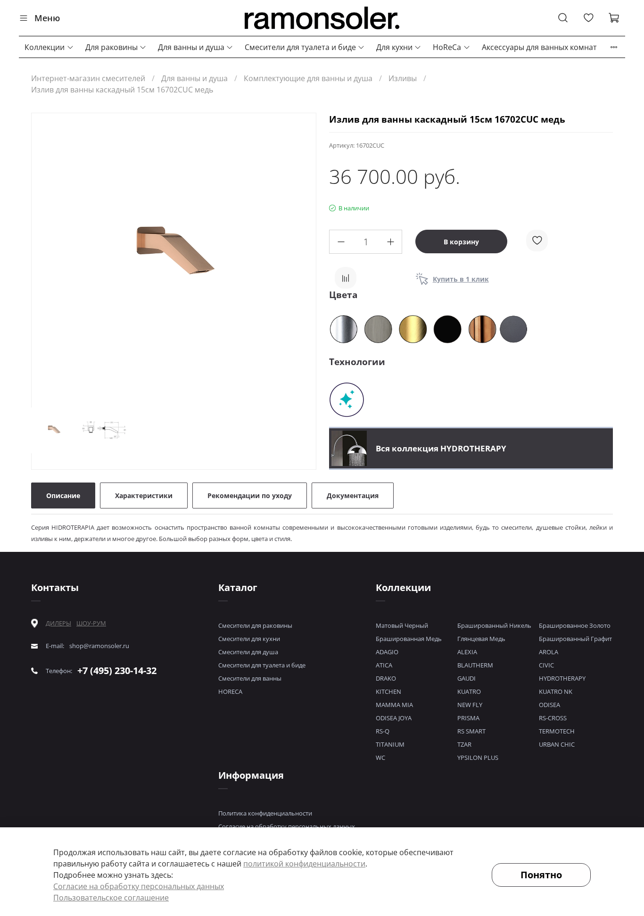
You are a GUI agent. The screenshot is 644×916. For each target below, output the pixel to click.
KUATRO (469, 691)
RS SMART (471, 731)
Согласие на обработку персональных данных (286, 826)
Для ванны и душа (191, 47)
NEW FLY (469, 704)
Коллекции (45, 47)
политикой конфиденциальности (304, 863)
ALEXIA (467, 652)
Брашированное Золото (575, 625)
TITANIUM (390, 744)
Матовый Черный (402, 625)
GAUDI (466, 678)
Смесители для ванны (249, 678)
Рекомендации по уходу (249, 495)
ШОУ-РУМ (91, 623)
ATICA (384, 665)
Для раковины (111, 47)
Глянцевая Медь (481, 638)
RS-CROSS (553, 718)
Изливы (402, 78)
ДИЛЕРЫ (58, 623)
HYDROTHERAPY (562, 678)
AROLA (548, 652)
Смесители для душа (248, 652)
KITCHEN (388, 691)
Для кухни (394, 47)
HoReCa (447, 47)
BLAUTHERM (475, 665)
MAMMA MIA (394, 704)
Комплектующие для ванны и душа (308, 78)
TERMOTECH (557, 731)
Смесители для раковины (255, 625)
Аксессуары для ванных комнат (539, 47)
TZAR (464, 744)
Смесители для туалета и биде (300, 47)
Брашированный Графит (575, 638)
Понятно (541, 874)
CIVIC (546, 665)
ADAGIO (387, 652)
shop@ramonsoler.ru (99, 646)
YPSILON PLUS (477, 757)
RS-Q (382, 731)
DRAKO (386, 678)
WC (380, 757)
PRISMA (468, 718)
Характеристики (144, 495)
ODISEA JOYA (394, 718)
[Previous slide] (46, 257)
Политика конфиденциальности (265, 813)
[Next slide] (300, 257)
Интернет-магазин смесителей (88, 78)
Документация (353, 495)
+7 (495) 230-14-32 (117, 670)
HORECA (230, 691)
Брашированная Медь (409, 638)
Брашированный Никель (494, 625)
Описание (63, 495)
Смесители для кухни (249, 638)
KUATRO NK (555, 691)
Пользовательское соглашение (111, 897)
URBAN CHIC (557, 744)
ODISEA (549, 704)
